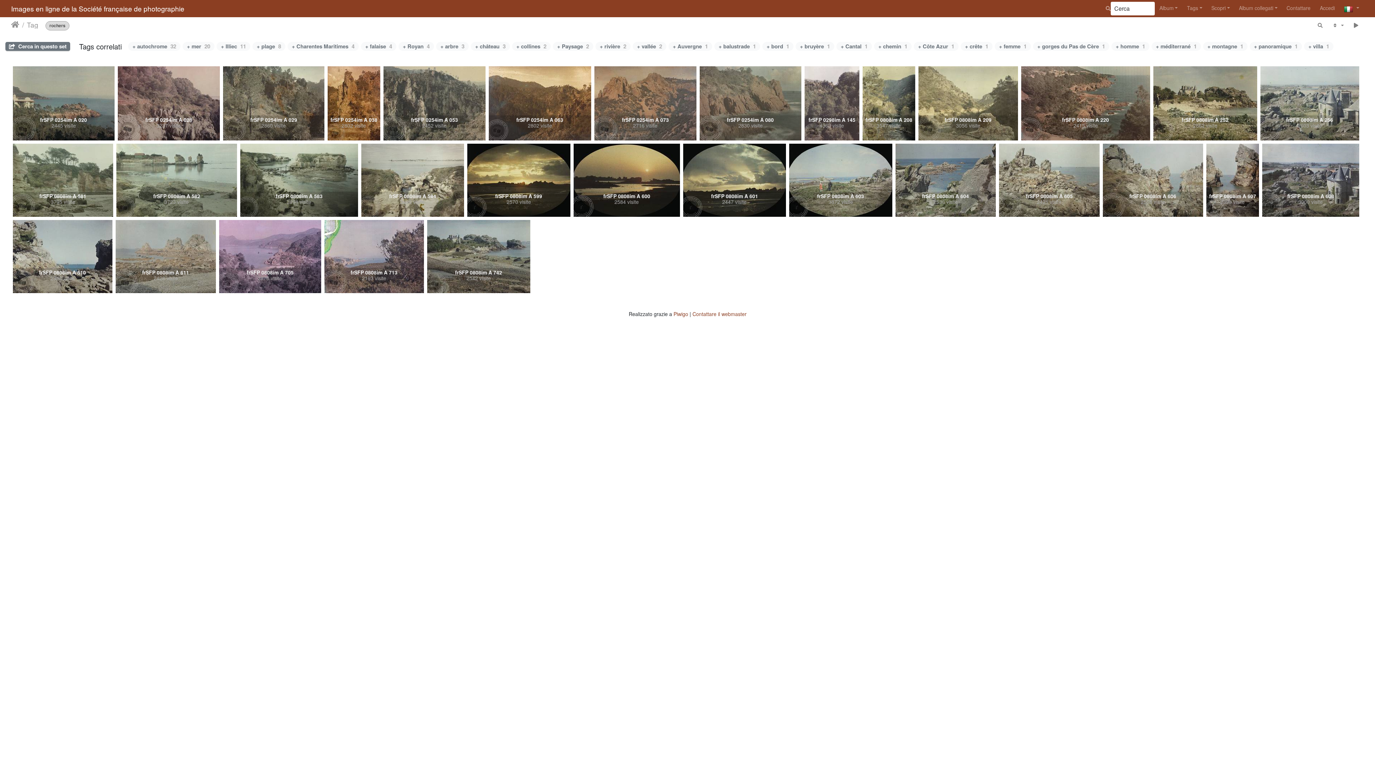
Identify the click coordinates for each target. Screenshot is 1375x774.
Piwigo (681, 313)
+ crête (976, 46)
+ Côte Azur (936, 46)
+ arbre (452, 46)
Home (15, 25)
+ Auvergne (690, 46)
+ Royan (416, 46)
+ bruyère (815, 46)
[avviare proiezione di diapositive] (1356, 25)
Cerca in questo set (42, 46)
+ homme (1130, 46)
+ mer (198, 46)
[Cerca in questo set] (1320, 25)
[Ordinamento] (1338, 25)
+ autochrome (154, 46)
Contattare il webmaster (720, 313)
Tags (1192, 7)
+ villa (1318, 46)
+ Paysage (573, 46)
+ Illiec (233, 46)
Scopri (1218, 7)
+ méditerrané (1176, 46)
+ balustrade (737, 46)
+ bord (778, 46)
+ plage (269, 46)
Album (1166, 7)
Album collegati (1256, 7)
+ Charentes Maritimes (323, 46)
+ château (490, 46)
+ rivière (613, 46)
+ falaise (378, 46)
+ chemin (892, 46)
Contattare (1299, 7)
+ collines (531, 46)
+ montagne (1225, 46)
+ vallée (649, 46)
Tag (32, 25)
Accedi (1327, 7)
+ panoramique (1276, 46)
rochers (57, 25)
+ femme (1013, 46)
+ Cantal (854, 46)
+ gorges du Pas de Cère (1071, 46)
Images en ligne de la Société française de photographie (97, 8)
